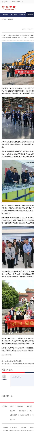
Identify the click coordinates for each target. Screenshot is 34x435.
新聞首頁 (6, 14)
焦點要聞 (14, 14)
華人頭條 (20, 406)
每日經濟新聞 (24, 415)
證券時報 (12, 419)
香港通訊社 (22, 410)
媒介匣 (31, 430)
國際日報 (29, 406)
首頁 (5, 19)
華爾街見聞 (13, 415)
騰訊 (30, 410)
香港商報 (12, 410)
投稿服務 (23, 428)
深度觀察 (22, 14)
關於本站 (5, 428)
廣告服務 (14, 428)
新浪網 (12, 406)
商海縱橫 (10, 19)
